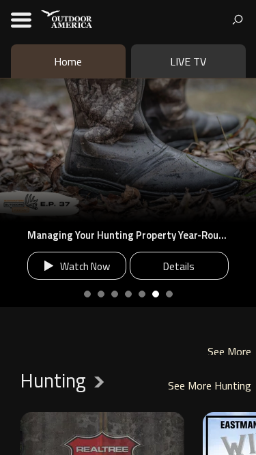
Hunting (66, 380)
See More (229, 351)
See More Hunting (209, 385)
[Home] (66, 18)
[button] (9, 193)
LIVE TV (188, 61)
